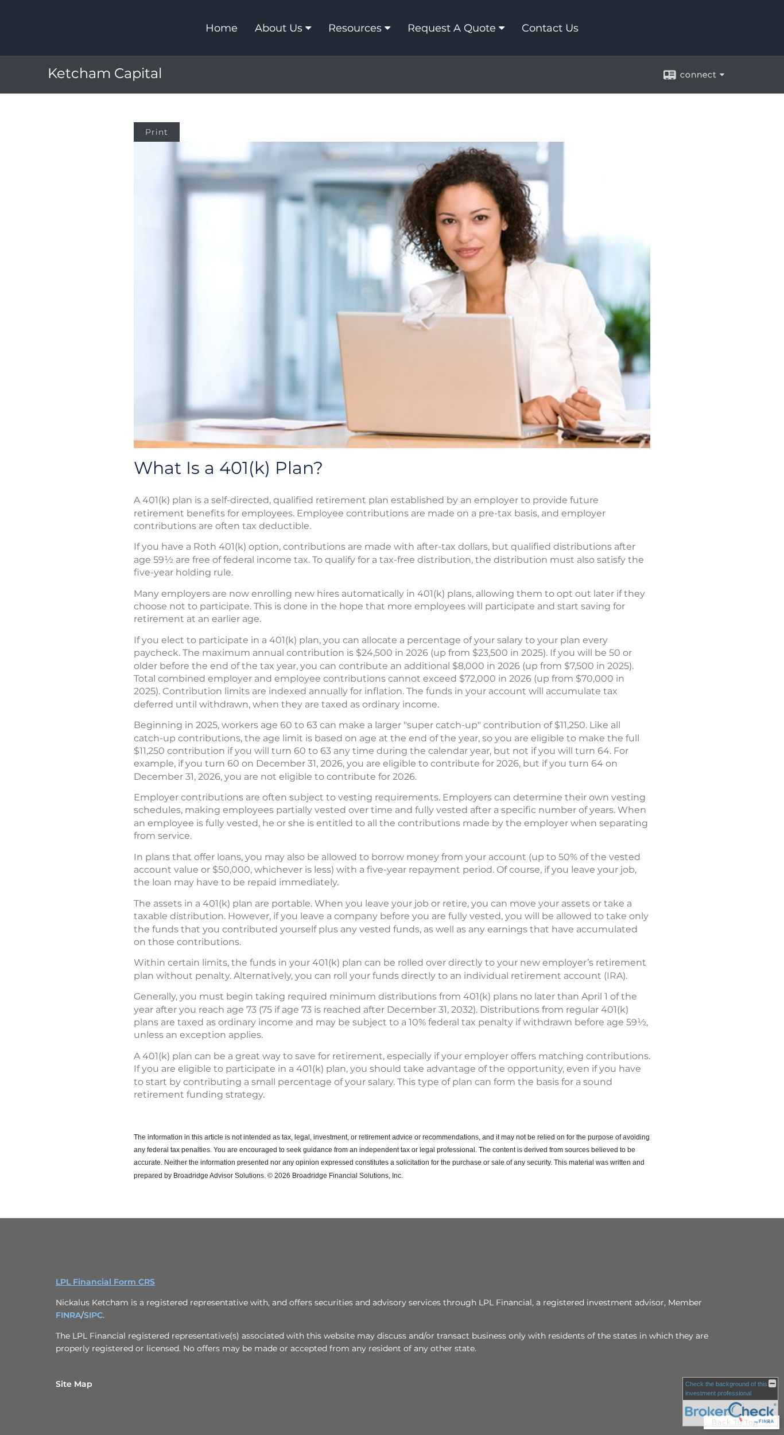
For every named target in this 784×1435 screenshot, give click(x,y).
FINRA (68, 1315)
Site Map (74, 1384)
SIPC (93, 1315)
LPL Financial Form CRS (105, 1282)
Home (221, 28)
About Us (278, 28)
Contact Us (550, 28)
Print (156, 132)
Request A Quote (451, 28)
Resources (355, 28)
